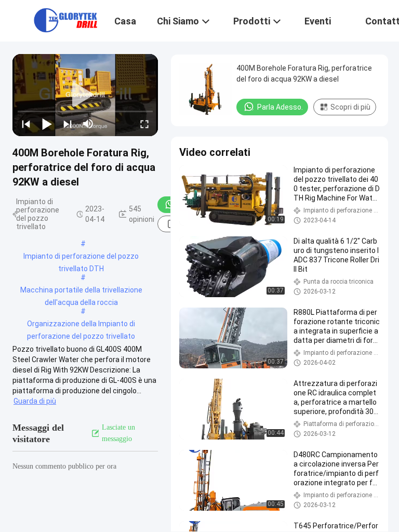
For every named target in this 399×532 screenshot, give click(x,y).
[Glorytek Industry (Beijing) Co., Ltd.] (65, 20)
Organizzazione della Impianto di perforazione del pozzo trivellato (81, 325)
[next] (67, 123)
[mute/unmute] (88, 123)
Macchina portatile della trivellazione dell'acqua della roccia (81, 291)
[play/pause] (46, 123)
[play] (85, 95)
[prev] (26, 123)
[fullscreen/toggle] (144, 123)
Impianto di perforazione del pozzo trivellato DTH (81, 257)
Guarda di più (35, 401)
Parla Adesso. (280, 107)
